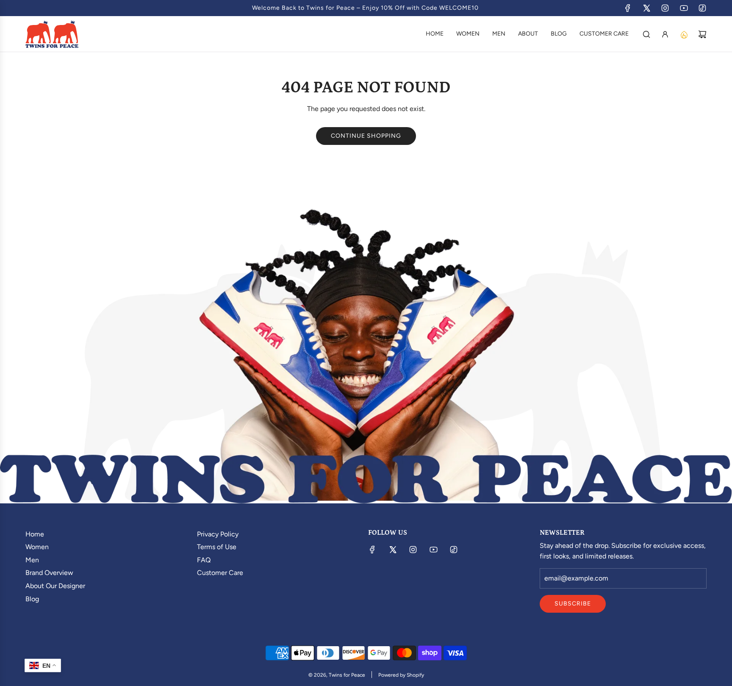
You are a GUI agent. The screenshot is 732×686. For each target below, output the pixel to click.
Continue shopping (366, 135)
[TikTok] (702, 8)
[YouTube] (683, 8)
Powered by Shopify (401, 675)
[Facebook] (627, 8)
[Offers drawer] (683, 34)
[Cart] (702, 34)
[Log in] (665, 34)
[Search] (646, 34)
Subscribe (573, 603)
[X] (646, 8)
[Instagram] (665, 8)
